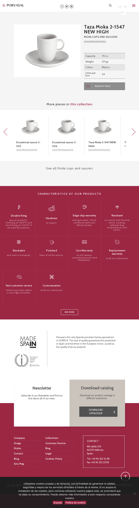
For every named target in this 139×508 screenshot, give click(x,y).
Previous (5, 131)
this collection (81, 104)
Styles (17, 448)
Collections (51, 437)
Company (19, 437)
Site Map (19, 463)
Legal (48, 453)
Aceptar (58, 502)
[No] (134, 493)
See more (69, 312)
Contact (18, 453)
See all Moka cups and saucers (69, 168)
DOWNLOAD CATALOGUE (96, 411)
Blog (48, 448)
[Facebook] (62, 6)
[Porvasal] (13, 5)
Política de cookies (75, 502)
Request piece (102, 86)
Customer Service (55, 443)
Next (133, 131)
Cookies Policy (53, 458)
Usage (17, 443)
